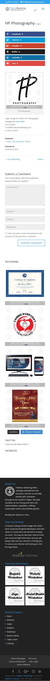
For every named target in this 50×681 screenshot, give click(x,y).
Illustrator (20, 141)
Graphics (10, 628)
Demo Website (23, 664)
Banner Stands (13, 635)
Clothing (10, 643)
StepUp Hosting (11, 678)
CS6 (13, 141)
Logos (38, 24)
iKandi (41, 159)
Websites (10, 620)
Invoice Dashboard (17, 661)
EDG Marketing (12, 159)
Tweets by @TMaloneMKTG (16, 444)
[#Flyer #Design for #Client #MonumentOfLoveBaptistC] (25, 408)
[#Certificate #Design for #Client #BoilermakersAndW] (25, 285)
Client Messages (18, 658)
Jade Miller (20, 121)
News (9, 616)
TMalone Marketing (24, 676)
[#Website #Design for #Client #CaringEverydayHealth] (25, 367)
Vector (28, 141)
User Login (33, 661)
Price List (33, 658)
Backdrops (11, 632)
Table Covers (12, 639)
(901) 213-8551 (12, 2)
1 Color (8, 141)
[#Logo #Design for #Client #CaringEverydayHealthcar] (25, 326)
